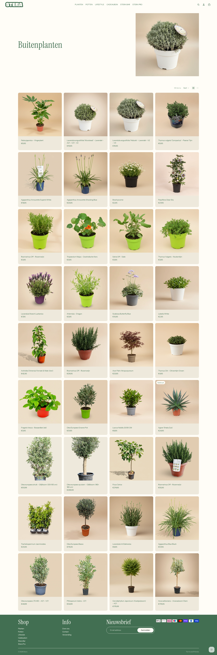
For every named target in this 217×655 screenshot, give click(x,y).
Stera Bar (21, 641)
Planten (21, 628)
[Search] (198, 4)
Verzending (66, 635)
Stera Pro (21, 644)
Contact (65, 632)
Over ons (65, 628)
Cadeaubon (22, 638)
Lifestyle (21, 635)
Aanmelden (145, 630)
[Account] (203, 4)
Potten (20, 632)
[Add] (58, 132)
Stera (25, 652)
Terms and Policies (192, 652)
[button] (186, 88)
